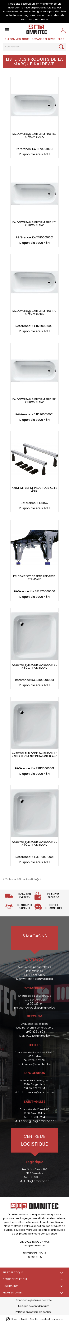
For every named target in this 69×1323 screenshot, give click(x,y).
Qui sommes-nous (16, 39)
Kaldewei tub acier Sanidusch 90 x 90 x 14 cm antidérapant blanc (35, 755)
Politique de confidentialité (33, 1306)
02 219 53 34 (37, 1088)
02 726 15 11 (37, 1003)
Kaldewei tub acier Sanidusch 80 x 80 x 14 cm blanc (34, 666)
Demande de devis (43, 39)
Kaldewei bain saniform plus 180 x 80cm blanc (34, 401)
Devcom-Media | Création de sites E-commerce (37, 1319)
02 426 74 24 (36, 1032)
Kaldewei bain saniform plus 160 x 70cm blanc (34, 135)
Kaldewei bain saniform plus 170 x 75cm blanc (34, 312)
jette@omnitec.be (37, 1036)
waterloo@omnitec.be (37, 979)
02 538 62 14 (37, 1117)
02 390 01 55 (37, 1177)
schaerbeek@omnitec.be (37, 1008)
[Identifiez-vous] (64, 30)
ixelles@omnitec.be (38, 1064)
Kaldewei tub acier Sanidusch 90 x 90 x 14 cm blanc (34, 843)
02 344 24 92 (36, 1060)
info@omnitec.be (37, 1181)
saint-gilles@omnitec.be (37, 1121)
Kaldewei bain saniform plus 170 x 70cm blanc (34, 224)
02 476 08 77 (37, 975)
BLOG (61, 39)
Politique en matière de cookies (34, 1312)
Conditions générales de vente (34, 1300)
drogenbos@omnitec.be (38, 1092)
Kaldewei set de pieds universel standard (34, 578)
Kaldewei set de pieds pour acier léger (34, 489)
